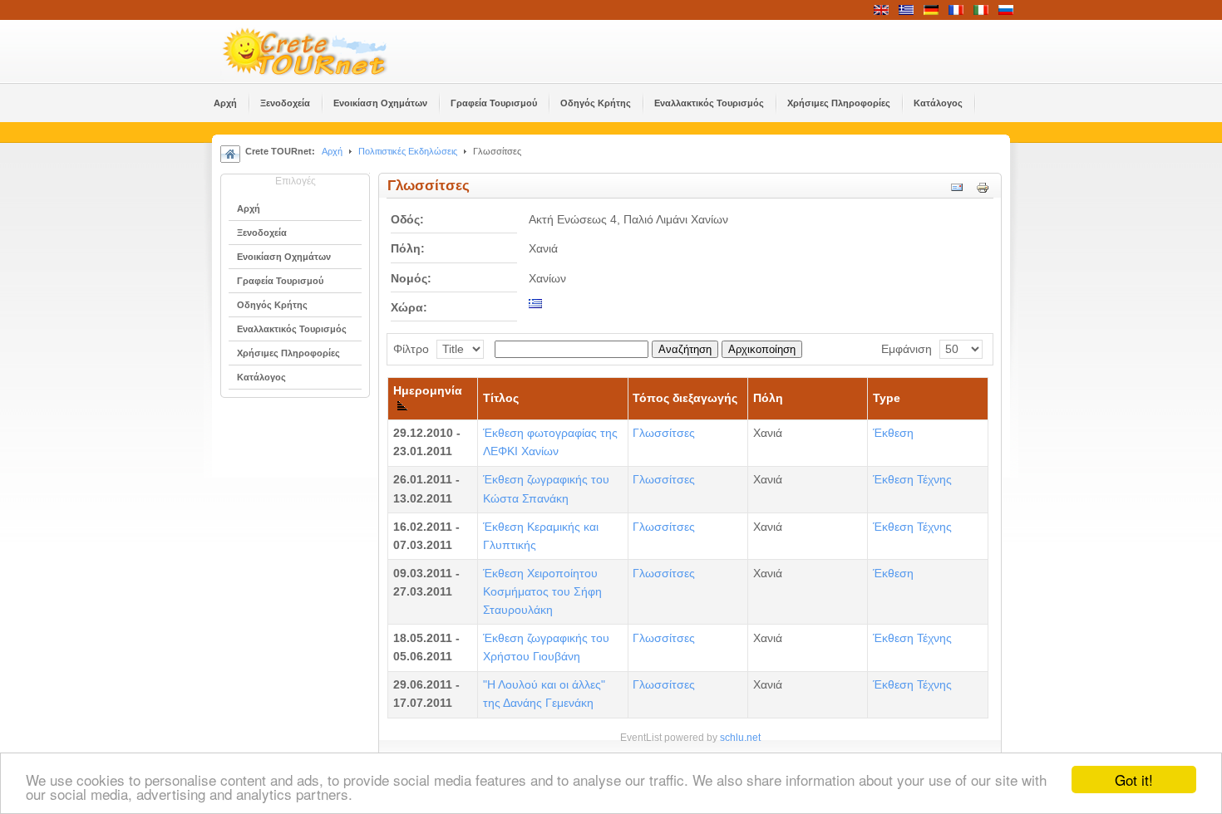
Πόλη (768, 398)
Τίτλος (501, 398)
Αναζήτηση (685, 349)
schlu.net (740, 737)
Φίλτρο (411, 349)
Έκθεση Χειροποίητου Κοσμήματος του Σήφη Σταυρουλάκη (542, 591)
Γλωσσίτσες (664, 433)
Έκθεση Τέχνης (912, 479)
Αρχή (332, 151)
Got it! (1134, 779)
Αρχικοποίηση (762, 349)
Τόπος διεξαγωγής (685, 398)
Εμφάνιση (906, 349)
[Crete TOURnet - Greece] (324, 51)
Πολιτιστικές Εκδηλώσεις (407, 151)
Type (886, 398)
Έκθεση (893, 433)
